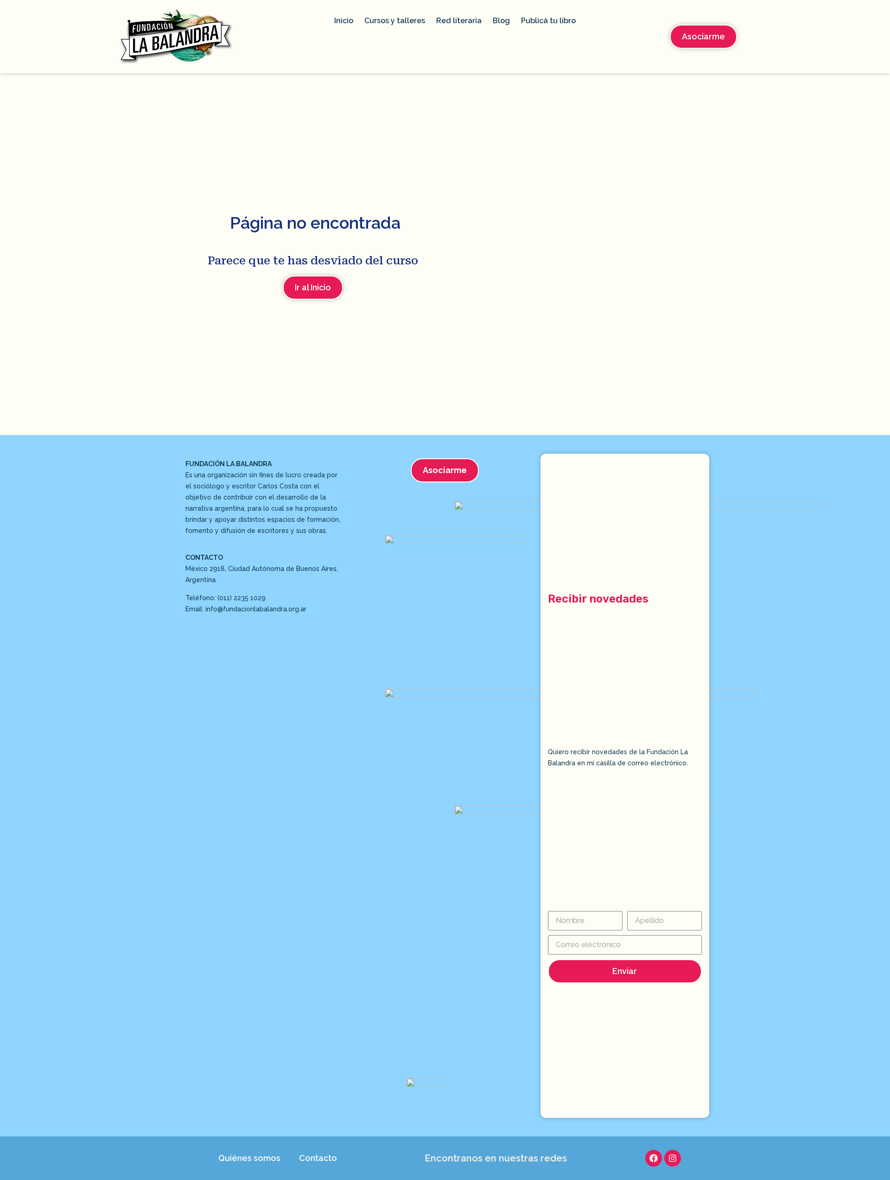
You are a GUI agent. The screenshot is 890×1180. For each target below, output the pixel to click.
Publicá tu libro (548, 20)
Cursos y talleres (394, 20)
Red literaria (459, 20)
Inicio (343, 20)
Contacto (318, 1158)
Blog (501, 20)
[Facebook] (653, 1158)
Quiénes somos (249, 1158)
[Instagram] (672, 1158)
